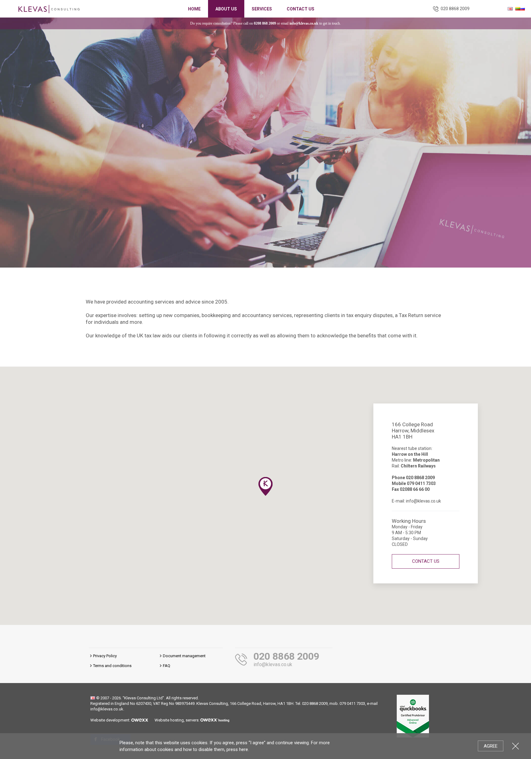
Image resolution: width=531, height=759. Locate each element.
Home (194, 8)
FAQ (166, 665)
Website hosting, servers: (177, 720)
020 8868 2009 (455, 8)
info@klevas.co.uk (303, 23)
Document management (184, 656)
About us (226, 8)
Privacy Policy (105, 656)
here (243, 749)
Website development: (110, 720)
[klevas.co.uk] (49, 8)
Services (262, 8)
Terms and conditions (112, 665)
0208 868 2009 (265, 23)
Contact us (300, 8)
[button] (265, 486)
